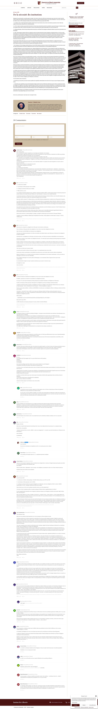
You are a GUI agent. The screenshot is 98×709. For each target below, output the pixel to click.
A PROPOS (23, 7)
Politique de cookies (77, 707)
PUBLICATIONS (36, 7)
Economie (28, 113)
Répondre (19, 178)
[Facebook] (17, 3)
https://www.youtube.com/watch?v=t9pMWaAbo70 (30, 667)
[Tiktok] (21, 3)
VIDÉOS (43, 7)
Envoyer (18, 143)
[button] (95, 696)
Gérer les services (74, 702)
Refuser (84, 705)
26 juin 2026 (71, 35)
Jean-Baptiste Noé (77, 35)
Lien (23, 178)
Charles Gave (22, 113)
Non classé (39, 113)
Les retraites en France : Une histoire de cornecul (75, 38)
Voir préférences (92, 705)
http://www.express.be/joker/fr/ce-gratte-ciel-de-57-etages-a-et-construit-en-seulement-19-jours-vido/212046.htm (39, 594)
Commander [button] (74, 80)
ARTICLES (29, 7)
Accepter (75, 705)
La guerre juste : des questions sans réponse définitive (76, 44)
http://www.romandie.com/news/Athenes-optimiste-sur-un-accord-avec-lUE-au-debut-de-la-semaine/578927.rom (39, 218)
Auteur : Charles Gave (34, 102)
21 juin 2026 (71, 40)
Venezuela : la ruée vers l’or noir (76, 34)
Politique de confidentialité (84, 707)
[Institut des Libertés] (49, 3)
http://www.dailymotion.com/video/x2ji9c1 (34, 603)
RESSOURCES (49, 7)
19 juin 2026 (71, 45)
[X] (19, 3)
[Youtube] (14, 3)
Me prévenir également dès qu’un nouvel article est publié (75, 23)
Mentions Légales (91, 707)
